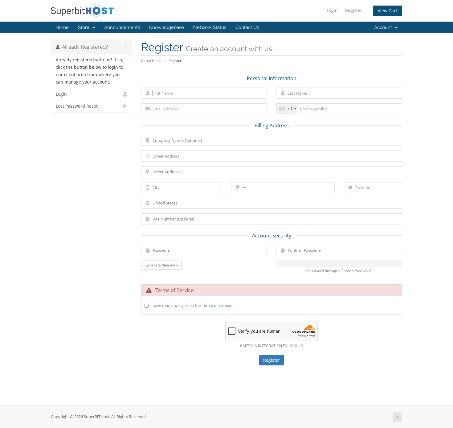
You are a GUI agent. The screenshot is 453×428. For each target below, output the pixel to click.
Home (62, 27)
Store (85, 27)
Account (384, 27)
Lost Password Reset (77, 106)
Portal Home (151, 60)
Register (353, 10)
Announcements (122, 27)
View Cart (387, 11)
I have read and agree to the (191, 305)
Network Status (209, 27)
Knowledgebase (166, 27)
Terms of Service (216, 305)
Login (332, 10)
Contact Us (247, 27)
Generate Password (161, 265)
